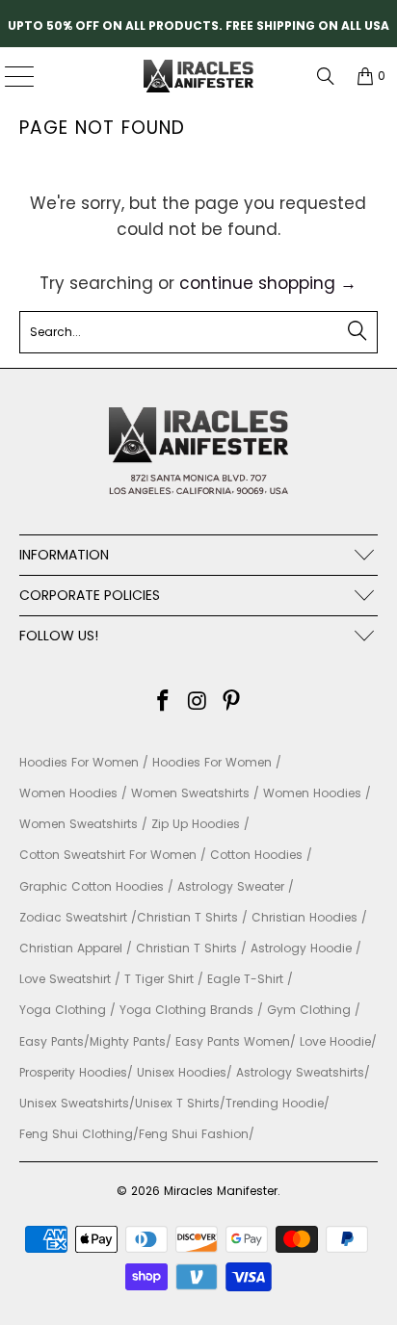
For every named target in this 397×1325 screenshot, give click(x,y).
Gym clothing (309, 1009)
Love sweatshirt (65, 979)
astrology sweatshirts (300, 1072)
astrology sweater (230, 886)
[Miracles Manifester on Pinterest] (232, 702)
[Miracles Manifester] (198, 76)
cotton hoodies (256, 854)
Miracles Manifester (221, 1190)
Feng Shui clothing (76, 1134)
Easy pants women (232, 1041)
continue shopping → (268, 283)
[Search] (325, 76)
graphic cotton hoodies (91, 886)
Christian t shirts (186, 948)
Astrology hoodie (301, 948)
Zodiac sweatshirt (73, 917)
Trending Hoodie (274, 1103)
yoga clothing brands (186, 1009)
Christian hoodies (304, 917)
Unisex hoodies (181, 1072)
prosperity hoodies (73, 1072)
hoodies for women (79, 762)
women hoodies (68, 793)
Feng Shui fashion (194, 1134)
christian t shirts (187, 917)
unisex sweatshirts (74, 1103)
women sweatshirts (190, 793)
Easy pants (51, 1041)
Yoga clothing (62, 1009)
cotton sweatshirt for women (108, 854)
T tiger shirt (159, 979)
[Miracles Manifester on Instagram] (197, 702)
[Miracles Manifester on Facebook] (162, 702)
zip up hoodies (195, 824)
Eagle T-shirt (245, 979)
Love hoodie (335, 1041)
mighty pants (128, 1041)
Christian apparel (70, 948)
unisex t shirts (177, 1103)
